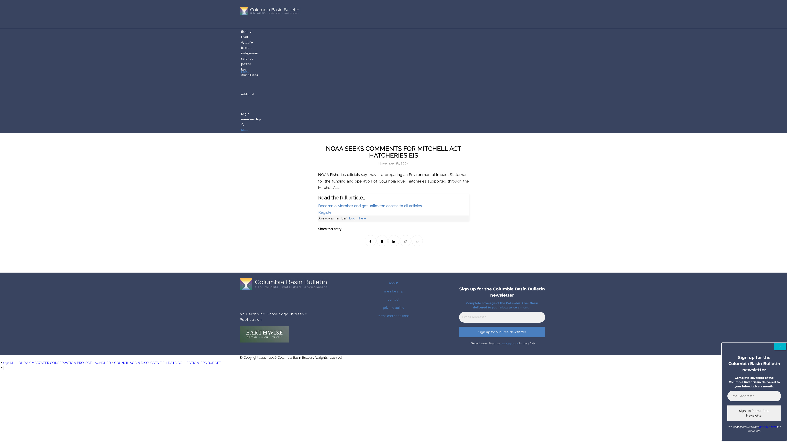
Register (325, 212)
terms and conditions (393, 316)
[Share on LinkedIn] (393, 240)
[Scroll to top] (2, 368)
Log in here (357, 218)
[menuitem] (394, 31)
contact (393, 299)
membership (393, 291)
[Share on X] (382, 240)
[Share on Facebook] (370, 240)
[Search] (242, 125)
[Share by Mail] (417, 240)
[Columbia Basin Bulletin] (270, 14)
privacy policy (393, 308)
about (393, 283)
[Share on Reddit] (405, 240)
